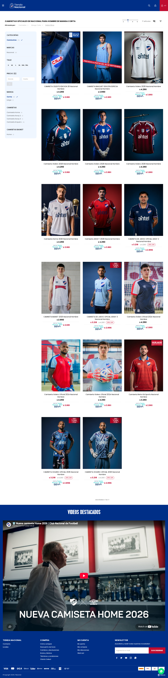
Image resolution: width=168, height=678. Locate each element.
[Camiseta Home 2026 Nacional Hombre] (60, 210)
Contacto (6, 644)
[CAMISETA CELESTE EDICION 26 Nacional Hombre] (60, 57)
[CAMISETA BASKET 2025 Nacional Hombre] (60, 288)
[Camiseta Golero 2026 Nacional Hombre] (143, 57)
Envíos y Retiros (46, 653)
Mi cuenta (81, 644)
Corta (36, 25)
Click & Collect (45, 659)
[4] (137, 22)
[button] (149, 5)
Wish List (80, 653)
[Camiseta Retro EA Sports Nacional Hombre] (143, 365)
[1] (123, 22)
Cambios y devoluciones (49, 650)
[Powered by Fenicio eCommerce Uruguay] (161, 675)
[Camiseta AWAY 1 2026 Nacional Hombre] (102, 210)
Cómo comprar (46, 644)
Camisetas (22, 25)
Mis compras (82, 647)
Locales (5, 647)
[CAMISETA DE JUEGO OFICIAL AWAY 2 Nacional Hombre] (143, 210)
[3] (132, 22)
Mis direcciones (83, 650)
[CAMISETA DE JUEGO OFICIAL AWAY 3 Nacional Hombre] (102, 288)
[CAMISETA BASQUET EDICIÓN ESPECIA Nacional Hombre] (102, 57)
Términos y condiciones (49, 656)
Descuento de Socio (47, 647)
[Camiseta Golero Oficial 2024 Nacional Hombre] (143, 288)
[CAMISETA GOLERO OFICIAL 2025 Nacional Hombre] (60, 443)
